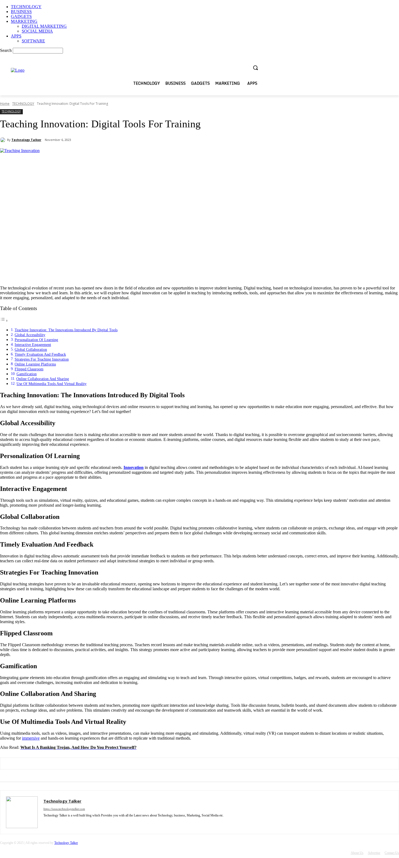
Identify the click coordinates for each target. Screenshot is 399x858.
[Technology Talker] (3, 140)
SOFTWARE (33, 41)
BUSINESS (21, 11)
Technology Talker (26, 140)
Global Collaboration (31, 349)
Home (5, 103)
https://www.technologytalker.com (64, 808)
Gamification (27, 374)
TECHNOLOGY (26, 6)
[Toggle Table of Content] (4, 320)
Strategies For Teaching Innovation (42, 359)
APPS (16, 36)
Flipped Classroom (29, 369)
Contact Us (392, 853)
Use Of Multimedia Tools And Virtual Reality (52, 383)
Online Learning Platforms (35, 364)
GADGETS (21, 16)
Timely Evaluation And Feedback (40, 354)
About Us (357, 853)
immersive (31, 738)
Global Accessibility (30, 335)
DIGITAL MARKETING (44, 26)
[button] (255, 67)
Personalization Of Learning (36, 339)
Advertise (374, 853)
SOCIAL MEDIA (37, 31)
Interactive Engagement (33, 344)
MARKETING (24, 21)
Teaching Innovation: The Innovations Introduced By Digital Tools (66, 330)
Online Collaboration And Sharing (42, 379)
